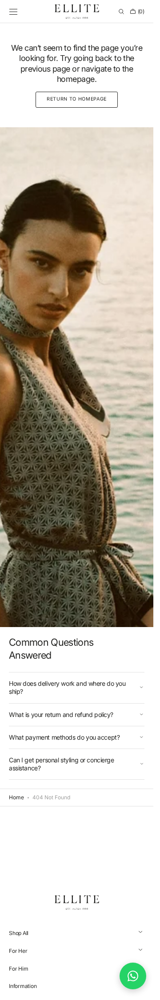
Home (16, 797)
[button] (13, 11)
